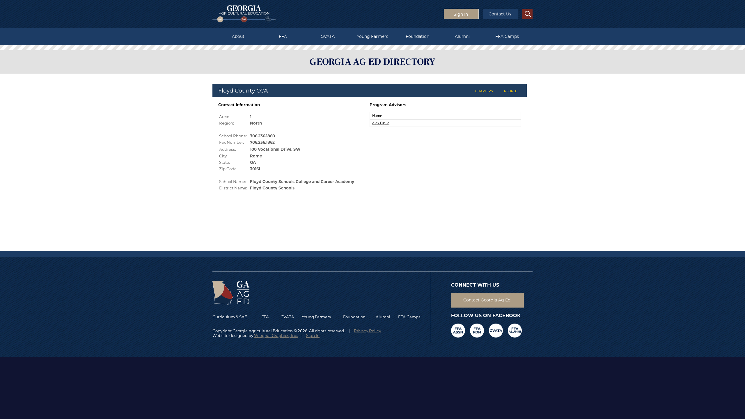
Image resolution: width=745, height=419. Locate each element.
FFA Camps (507, 36)
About (238, 36)
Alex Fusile (380, 122)
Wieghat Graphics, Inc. (276, 335)
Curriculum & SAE (229, 317)
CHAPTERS (484, 91)
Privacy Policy (367, 331)
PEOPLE (510, 91)
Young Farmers (372, 36)
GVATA (328, 36)
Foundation (417, 36)
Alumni (462, 36)
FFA (283, 36)
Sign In (313, 335)
